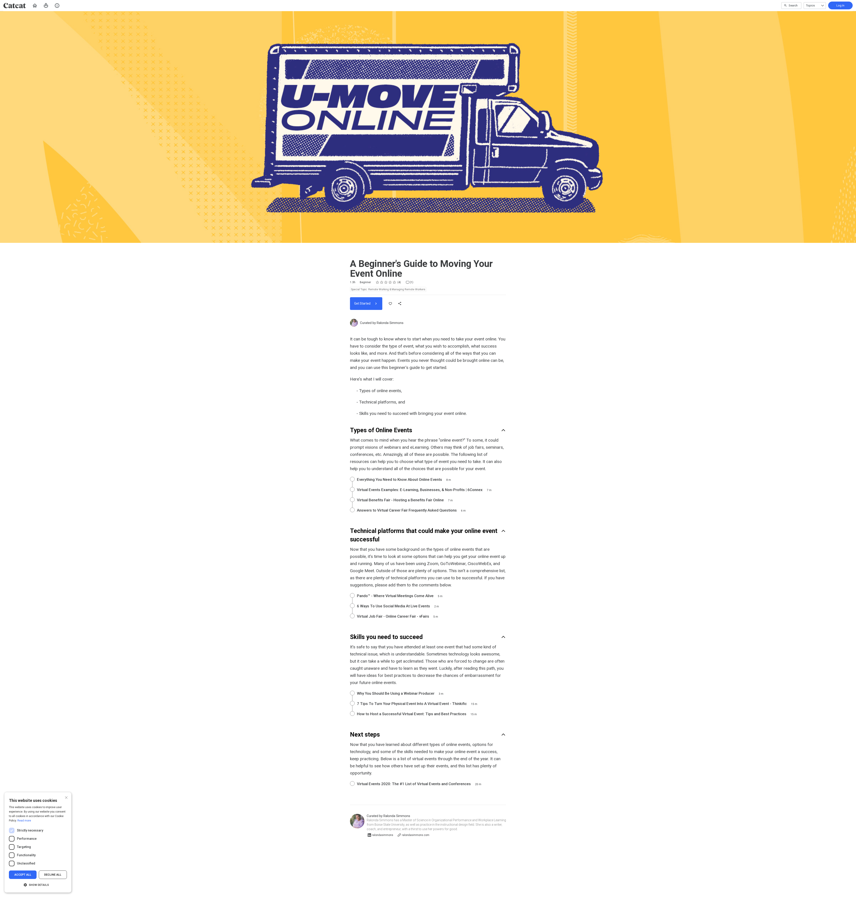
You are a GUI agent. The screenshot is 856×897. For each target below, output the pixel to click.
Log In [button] (840, 5)
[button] (45, 5)
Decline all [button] (52, 874)
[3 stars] (386, 282)
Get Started (362, 303)
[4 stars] (390, 282)
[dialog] (37, 842)
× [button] (66, 797)
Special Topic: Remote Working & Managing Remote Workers (388, 289)
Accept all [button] (22, 874)
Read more (24, 820)
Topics (810, 5)
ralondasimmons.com (415, 835)
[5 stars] (394, 282)
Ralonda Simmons (390, 323)
